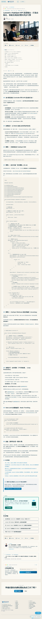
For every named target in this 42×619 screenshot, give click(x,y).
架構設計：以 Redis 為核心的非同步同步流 (11, 53)
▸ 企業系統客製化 (30, 604)
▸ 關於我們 (16, 602)
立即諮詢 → (23, 1)
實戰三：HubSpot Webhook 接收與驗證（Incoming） (13, 57)
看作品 (26, 591)
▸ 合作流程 (16, 607)
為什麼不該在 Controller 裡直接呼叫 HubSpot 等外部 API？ (17, 519)
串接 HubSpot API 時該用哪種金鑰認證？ (13, 531)
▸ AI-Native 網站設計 (31, 602)
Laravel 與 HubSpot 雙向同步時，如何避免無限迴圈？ (16, 522)
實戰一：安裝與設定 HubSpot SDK (10, 54)
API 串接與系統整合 (6, 10)
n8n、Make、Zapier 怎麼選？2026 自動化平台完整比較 (16, 462)
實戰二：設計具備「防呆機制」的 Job (10, 56)
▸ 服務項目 (16, 603)
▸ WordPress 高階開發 (31, 606)
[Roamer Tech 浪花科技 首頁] (11, 1)
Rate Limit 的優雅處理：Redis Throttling (12, 60)
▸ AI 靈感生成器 (30, 607)
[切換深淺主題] (18, 2)
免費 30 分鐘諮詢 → (18, 591)
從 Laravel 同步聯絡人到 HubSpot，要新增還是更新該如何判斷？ (18, 528)
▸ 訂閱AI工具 (17, 604)
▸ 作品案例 (16, 605)
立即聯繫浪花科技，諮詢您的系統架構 (13, 488)
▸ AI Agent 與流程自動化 (32, 603)
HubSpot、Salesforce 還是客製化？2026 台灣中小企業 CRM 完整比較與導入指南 (21, 475)
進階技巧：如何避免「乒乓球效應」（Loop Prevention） (14, 59)
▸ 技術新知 (16, 606)
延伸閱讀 (6, 63)
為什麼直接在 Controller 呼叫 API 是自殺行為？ (13, 51)
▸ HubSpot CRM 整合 (31, 605)
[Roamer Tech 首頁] (5, 602)
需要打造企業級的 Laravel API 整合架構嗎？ (12, 65)
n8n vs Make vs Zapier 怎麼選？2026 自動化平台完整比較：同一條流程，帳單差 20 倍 (20, 557)
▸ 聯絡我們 (16, 608)
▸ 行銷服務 (30, 608)
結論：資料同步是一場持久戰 (9, 62)
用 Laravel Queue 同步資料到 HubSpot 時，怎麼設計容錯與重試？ (18, 525)
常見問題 (6, 66)
